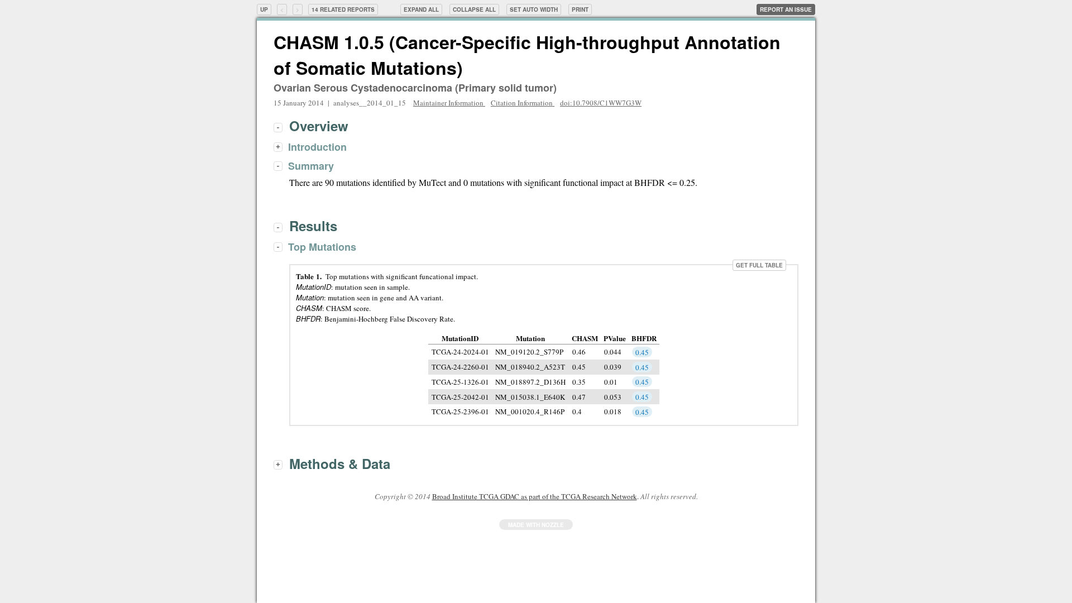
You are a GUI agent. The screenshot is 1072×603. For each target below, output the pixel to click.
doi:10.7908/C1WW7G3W (601, 103)
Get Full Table (759, 265)
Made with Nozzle (536, 525)
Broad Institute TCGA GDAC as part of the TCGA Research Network (534, 496)
